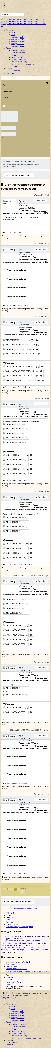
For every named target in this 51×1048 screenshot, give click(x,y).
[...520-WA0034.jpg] (15, 424)
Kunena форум (31, 909)
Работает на (19, 909)
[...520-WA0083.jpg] (15, 526)
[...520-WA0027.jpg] (15, 608)
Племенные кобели (19, 50)
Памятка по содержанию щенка (19, 926)
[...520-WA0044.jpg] (15, 433)
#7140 (45, 594)
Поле (13, 32)
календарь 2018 (17, 39)
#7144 (45, 812)
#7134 (45, 213)
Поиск (5, 98)
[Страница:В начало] (4, 889)
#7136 (45, 335)
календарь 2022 (17, 46)
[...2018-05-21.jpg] (21, 345)
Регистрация (25, 236)
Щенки (14, 55)
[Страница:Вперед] (9, 889)
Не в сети (14, 200)
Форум (9, 68)
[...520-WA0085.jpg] (15, 531)
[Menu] (2, 26)
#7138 (45, 417)
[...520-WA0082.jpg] (15, 522)
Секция (9, 48)
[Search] (2, 17)
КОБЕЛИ (10, 913)
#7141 (45, 680)
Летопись (10, 922)
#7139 (45, 510)
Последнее (15, 71)
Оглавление (8, 85)
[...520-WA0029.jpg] (15, 599)
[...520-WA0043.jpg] (15, 640)
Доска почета (11, 917)
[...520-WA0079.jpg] (15, 517)
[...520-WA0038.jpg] (15, 429)
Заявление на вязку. (19, 62)
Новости (9, 30)
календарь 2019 (17, 41)
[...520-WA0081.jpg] (15, 613)
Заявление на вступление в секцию (26, 1038)
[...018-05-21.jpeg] (21, 340)
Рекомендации (12, 924)
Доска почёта (16, 57)
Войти (14, 236)
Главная (9, 977)
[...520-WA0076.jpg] (15, 442)
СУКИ (9, 915)
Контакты (10, 73)
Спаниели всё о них (14, 982)
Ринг (13, 35)
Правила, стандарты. (19, 59)
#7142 (45, 748)
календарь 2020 (17, 44)
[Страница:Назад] (5, 889)
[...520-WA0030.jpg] (15, 695)
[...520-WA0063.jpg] (15, 438)
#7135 (45, 262)
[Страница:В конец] (10, 889)
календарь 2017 (17, 37)
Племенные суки (18, 53)
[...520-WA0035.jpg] (15, 604)
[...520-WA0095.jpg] (15, 688)
